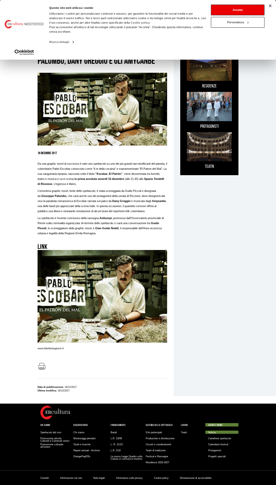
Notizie (212, 432)
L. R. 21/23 (117, 444)
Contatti (44, 478)
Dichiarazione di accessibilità (195, 478)
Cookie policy (161, 478)
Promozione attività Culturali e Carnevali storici (54, 439)
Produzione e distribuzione (160, 438)
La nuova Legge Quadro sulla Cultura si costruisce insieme (126, 457)
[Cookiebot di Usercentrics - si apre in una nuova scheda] (24, 52)
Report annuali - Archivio (86, 450)
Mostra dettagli (59, 42)
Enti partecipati (154, 432)
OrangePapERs (81, 456)
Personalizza (235, 22)
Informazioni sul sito (71, 478)
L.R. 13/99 (116, 438)
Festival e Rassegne (157, 456)
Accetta (238, 9)
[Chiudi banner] (270, 6)
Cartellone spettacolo (219, 438)
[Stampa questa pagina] (42, 366)
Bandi (114, 432)
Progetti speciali (217, 456)
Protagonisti (214, 450)
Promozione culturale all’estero (51, 445)
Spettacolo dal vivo (50, 432)
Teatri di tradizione (156, 450)
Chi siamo (78, 432)
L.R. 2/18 (116, 450)
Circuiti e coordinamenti (158, 444)
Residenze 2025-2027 (157, 462)
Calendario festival (218, 444)
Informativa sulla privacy (129, 478)
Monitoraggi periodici (84, 438)
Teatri (184, 432)
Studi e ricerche (81, 444)
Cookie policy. (140, 22)
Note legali (99, 478)
